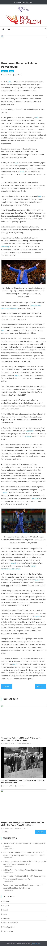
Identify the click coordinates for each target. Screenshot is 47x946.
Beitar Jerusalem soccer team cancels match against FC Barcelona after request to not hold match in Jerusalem (41, 686)
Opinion (6, 918)
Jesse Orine (20, 786)
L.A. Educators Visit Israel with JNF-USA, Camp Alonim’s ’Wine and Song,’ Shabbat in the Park (24, 877)
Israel (11, 71)
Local (5, 914)
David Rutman (21, 828)
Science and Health (10, 923)
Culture (4, 71)
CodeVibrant (36, 944)
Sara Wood (18, 75)
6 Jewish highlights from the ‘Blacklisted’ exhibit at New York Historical (23, 781)
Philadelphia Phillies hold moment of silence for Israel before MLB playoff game (21, 739)
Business (6, 901)
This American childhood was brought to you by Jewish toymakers (24, 844)
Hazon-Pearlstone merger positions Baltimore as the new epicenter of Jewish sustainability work (8, 686)
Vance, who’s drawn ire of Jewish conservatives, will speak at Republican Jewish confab (22, 886)
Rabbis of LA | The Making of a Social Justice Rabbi (22, 870)
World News (8, 931)
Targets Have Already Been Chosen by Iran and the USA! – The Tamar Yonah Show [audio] (22, 824)
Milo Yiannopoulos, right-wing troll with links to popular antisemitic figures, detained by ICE (24, 862)
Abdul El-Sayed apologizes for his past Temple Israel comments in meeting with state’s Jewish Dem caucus (23, 853)
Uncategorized (8, 927)
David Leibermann (23, 743)
